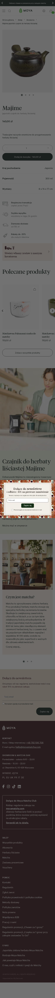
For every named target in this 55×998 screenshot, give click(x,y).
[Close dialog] (53, 482)
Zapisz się (27, 506)
